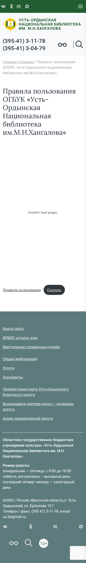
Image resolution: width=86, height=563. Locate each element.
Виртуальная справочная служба (31, 347)
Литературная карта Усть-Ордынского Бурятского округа (36, 392)
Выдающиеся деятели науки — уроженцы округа (38, 407)
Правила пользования (22, 290)
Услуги (8, 368)
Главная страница (18, 62)
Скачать (54, 290)
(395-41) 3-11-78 (24, 41)
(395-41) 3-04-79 (24, 48)
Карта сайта (13, 329)
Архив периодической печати (28, 418)
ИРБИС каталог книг (20, 338)
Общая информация (20, 359)
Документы (13, 377)
